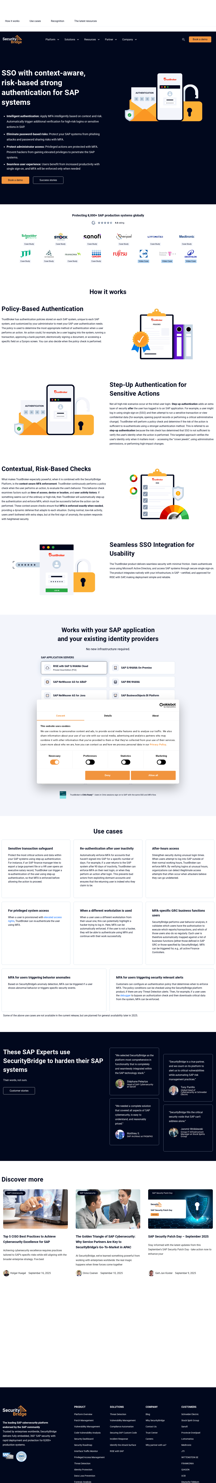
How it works (12, 21)
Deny (107, 775)
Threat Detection (82, 1463)
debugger (125, 995)
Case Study (29, 244)
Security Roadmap (83, 1445)
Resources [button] (90, 39)
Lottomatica (187, 1439)
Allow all (153, 775)
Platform (50, 39)
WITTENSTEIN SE (189, 1457)
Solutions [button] (70, 39)
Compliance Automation (122, 1426)
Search (184, 39)
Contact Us (151, 1426)
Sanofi (184, 1426)
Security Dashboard (83, 1439)
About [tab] (155, 715)
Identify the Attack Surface (123, 1445)
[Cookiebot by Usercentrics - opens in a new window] (162, 705)
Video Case (143, 261)
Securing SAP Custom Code (123, 1432)
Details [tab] (108, 715)
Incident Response (119, 1439)
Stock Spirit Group (190, 1420)
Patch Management (84, 1420)
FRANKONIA (187, 1463)
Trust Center (152, 1432)
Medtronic (186, 1445)
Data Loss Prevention (84, 1475)
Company (127, 39)
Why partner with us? (156, 1445)
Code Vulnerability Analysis (87, 1432)
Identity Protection (83, 1469)
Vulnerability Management (87, 1426)
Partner (109, 39)
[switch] (90, 762)
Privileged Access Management (89, 1457)
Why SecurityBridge (155, 1420)
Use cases (35, 21)
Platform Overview (83, 1414)
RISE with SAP (117, 1451)
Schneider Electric (190, 1414)
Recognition (57, 21)
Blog (148, 1414)
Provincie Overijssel (190, 1432)
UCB (183, 1475)
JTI (183, 1451)
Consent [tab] (60, 715)
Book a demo (200, 39)
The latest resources (85, 21)
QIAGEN (185, 1469)
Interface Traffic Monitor (86, 1451)
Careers (149, 1439)
